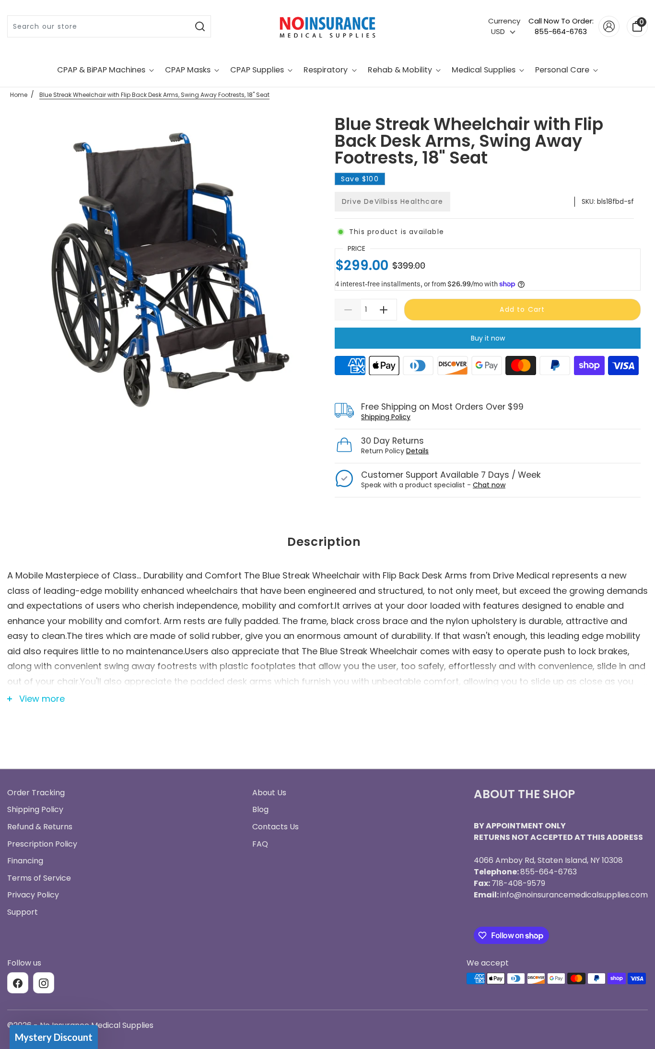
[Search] (200, 26)
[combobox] (99, 26)
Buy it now (488, 338)
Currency (504, 21)
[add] (384, 309)
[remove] (348, 309)
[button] (54, 1037)
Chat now (489, 485)
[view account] (609, 26)
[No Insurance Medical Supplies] (327, 26)
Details (417, 451)
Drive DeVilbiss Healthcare (392, 201)
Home (18, 95)
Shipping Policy (385, 417)
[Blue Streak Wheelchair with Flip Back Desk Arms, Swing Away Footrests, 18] (167, 271)
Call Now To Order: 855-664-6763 (561, 26)
